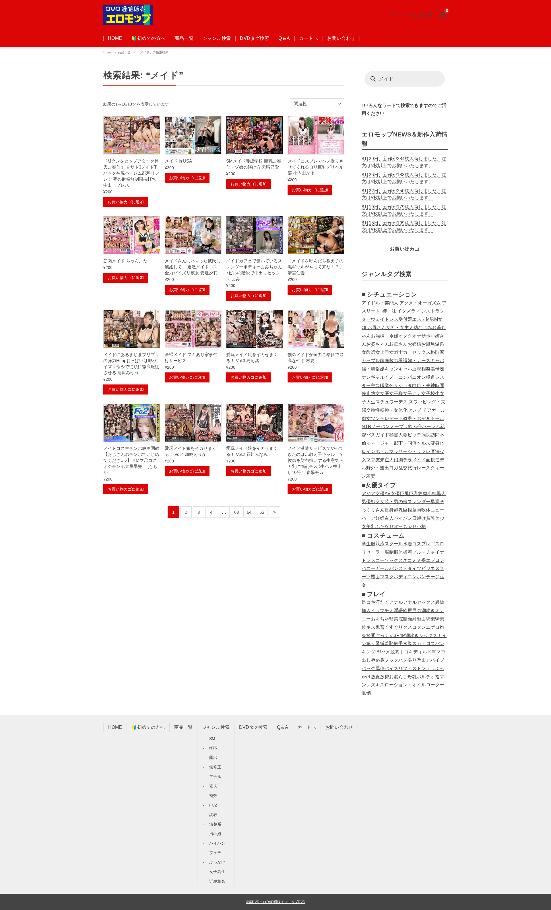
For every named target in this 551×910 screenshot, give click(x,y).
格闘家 (437, 352)
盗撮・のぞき (416, 418)
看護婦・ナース (414, 360)
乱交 (403, 467)
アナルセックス (419, 602)
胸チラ (405, 459)
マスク (387, 576)
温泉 (439, 344)
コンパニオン (412, 377)
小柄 (431, 493)
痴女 (366, 418)
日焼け (419, 518)
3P (396, 635)
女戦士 (396, 352)
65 (261, 512)
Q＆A (284, 38)
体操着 (405, 552)
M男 (430, 319)
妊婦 (380, 518)
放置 (375, 676)
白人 (389, 518)
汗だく (382, 602)
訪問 (435, 434)
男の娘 (215, 833)
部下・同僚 (405, 443)
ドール (437, 418)
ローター (435, 684)
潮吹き (412, 635)
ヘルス (423, 443)
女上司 (382, 352)
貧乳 (430, 518)
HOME (115, 38)
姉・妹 (389, 310)
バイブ (437, 660)
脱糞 (394, 651)
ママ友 (373, 459)
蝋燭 (366, 693)
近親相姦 (421, 368)
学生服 (368, 543)
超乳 (398, 509)
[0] (442, 15)
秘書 (393, 434)
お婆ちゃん (377, 344)
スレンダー (419, 501)
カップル (371, 360)
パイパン (403, 518)
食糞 (407, 643)
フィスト (412, 668)
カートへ (308, 38)
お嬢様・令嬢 (384, 335)
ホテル (382, 451)
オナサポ (421, 335)
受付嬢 (405, 319)
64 (249, 512)
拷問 (370, 635)
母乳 (412, 676)
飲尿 (407, 610)
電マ (436, 651)
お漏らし (398, 676)
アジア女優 (373, 493)
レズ (370, 684)
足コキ (368, 602)
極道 (430, 377)
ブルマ (419, 552)
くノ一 (391, 377)
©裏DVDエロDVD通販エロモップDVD (275, 902)
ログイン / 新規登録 (412, 14)
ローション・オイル (405, 684)
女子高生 (217, 871)
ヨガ (393, 467)
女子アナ (412, 393)
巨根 (407, 509)
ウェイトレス (384, 319)
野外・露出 (377, 467)
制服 (393, 552)
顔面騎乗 (426, 618)
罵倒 (380, 668)
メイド (419, 459)
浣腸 (403, 618)
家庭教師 (389, 360)
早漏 (435, 501)
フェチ (215, 852)
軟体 (425, 509)
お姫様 (414, 344)
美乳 (370, 526)
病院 (425, 434)
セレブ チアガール (426, 410)
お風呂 (428, 344)
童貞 (416, 509)
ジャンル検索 (217, 38)
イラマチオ (382, 610)
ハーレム (431, 426)
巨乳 (413, 493)
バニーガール (375, 568)
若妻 (370, 476)
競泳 (380, 543)
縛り (370, 643)
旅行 (412, 467)
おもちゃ (380, 618)
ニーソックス (389, 560)
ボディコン (405, 576)
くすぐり (394, 627)
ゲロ (435, 627)
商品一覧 (183, 38)
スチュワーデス (391, 401)
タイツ (414, 568)
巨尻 (404, 493)
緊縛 (380, 643)
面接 (430, 459)
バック (368, 668)
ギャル (378, 377)
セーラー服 (377, 552)
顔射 (412, 618)
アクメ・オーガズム (420, 302)
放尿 (384, 676)
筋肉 (422, 493)
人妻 (403, 434)
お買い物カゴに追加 (126, 202)
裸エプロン (432, 560)
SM (212, 738)
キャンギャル (398, 368)
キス (370, 627)
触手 (398, 643)
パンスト (398, 568)
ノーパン (380, 426)
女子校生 (430, 393)
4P (402, 635)
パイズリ (394, 668)
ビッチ (414, 434)
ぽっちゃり (405, 526)
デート (396, 418)
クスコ (410, 627)
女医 (384, 393)
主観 (375, 385)
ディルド (422, 651)
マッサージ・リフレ (409, 451)
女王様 (396, 393)
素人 (213, 786)
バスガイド (377, 434)
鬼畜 (380, 627)
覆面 (375, 576)
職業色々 (389, 385)
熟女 (375, 393)
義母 (435, 368)
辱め (375, 660)
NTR (366, 426)
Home (107, 52)
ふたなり (384, 526)
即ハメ (383, 651)
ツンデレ (380, 418)
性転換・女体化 (391, 410)
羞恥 (389, 643)
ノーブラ (399, 426)
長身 (389, 509)
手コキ (406, 651)
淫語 (398, 610)
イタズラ (406, 310)
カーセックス (416, 352)
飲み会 (415, 426)
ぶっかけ (217, 862)
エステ (419, 319)
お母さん (377, 327)
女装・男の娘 (394, 501)
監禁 (393, 618)
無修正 (215, 767)
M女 (438, 319)
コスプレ (421, 543)
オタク (405, 335)
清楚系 (215, 824)
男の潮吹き (423, 610)
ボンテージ (428, 576)
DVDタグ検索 (254, 38)
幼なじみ (423, 327)
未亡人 (387, 459)
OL (365, 327)
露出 (213, 757)
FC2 (213, 805)
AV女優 (392, 493)
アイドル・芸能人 (380, 302)
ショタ (405, 385)
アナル (396, 602)
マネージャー (380, 443)
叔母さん (398, 344)
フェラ (428, 668)
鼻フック (389, 660)
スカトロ (421, 643)
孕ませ (423, 660)
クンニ (423, 627)
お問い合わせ (341, 38)
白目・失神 (423, 385)
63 (236, 512)
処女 (375, 501)
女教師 (368, 352)
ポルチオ (426, 676)
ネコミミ (412, 560)
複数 (213, 795)
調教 (213, 814)
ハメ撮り (407, 660)
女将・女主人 (400, 327)
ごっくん (384, 635)
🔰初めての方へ (148, 38)
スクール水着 (398, 543)
